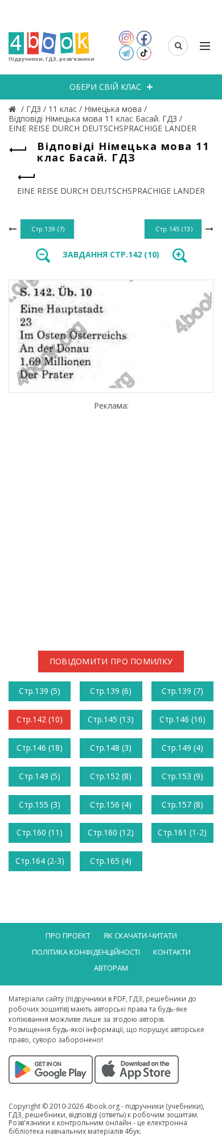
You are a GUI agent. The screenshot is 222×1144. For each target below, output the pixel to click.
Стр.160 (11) (40, 832)
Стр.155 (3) (39, 804)
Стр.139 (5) (39, 690)
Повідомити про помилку (111, 661)
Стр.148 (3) (110, 747)
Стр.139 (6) (110, 690)
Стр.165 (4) (110, 860)
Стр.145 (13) (111, 719)
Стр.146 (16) (182, 719)
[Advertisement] (111, 522)
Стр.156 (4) (110, 804)
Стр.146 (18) (40, 747)
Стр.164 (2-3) (39, 860)
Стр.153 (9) (182, 776)
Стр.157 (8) (182, 804)
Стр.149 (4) (182, 747)
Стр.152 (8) (110, 776)
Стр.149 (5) (39, 776)
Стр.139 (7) (182, 690)
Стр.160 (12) (111, 832)
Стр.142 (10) (40, 719)
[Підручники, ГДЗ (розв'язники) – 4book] (14, 108)
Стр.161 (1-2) (182, 832)
